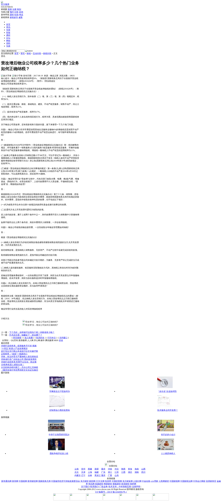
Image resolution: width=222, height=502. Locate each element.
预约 (12, 12)
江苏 (117, 472)
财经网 (92, 481)
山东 (117, 475)
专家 (8, 30)
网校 (8, 41)
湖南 (137, 472)
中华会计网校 (199, 481)
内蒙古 (78, 475)
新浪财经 (125, 484)
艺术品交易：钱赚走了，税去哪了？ (25, 335)
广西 (110, 475)
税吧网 (133, 484)
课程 (12, 15)
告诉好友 (40, 338)
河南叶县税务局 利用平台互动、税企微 (18, 362)
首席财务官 (211, 481)
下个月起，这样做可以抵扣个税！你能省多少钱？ (31, 332)
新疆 (97, 469)
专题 (8, 46)
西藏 (90, 469)
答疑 (8, 32)
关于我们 (85, 486)
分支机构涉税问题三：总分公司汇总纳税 (19, 367)
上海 (90, 472)
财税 (29, 53)
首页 (8, 24)
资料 (8, 43)
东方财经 (84, 481)
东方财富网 (127, 481)
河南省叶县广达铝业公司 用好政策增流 (18, 359)
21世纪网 (137, 481)
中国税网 (23, 481)
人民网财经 (164, 481)
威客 (20, 17)
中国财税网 (174, 481)
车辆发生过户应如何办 (59, 391)
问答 (16, 12)
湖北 (130, 472)
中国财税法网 (186, 481)
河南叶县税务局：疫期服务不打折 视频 (18, 346)
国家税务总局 (44, 481)
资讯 (8, 27)
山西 (143, 469)
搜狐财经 (117, 484)
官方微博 (5, 4)
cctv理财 (154, 481)
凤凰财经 (99, 484)
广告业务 (103, 486)
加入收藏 (29, 338)
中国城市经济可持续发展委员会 (65, 481)
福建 (97, 472)
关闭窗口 (63, 338)
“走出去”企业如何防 (167, 391)
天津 (83, 472)
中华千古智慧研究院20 (59, 434)
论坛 (8, 38)
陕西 (123, 469)
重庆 (103, 469)
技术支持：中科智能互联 (119, 486)
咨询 (21, 12)
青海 (130, 469)
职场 (16, 15)
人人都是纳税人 (168, 453)
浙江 (110, 472)
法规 (14, 9)
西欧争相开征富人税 (59, 453)
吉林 (90, 475)
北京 (77, 472)
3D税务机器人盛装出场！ (12, 365)
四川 (143, 472)
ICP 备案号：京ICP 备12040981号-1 (111, 492)
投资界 (108, 481)
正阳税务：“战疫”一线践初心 (14, 354)
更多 (61, 340)
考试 (21, 15)
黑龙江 (98, 475)
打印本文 (52, 338)
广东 (103, 472)
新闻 (10, 9)
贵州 (83, 469)
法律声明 (136, 486)
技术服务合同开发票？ (167, 410)
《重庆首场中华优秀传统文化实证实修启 (19, 370)
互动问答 (37, 53)
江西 (123, 472)
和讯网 (91, 484)
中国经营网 (117, 481)
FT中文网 (100, 481)
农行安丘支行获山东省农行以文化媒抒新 (19, 351)
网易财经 (108, 484)
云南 (77, 469)
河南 (110, 469)
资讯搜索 (17, 338)
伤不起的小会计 (168, 434)
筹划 (19, 9)
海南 (137, 469)
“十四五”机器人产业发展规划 (14, 348)
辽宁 (83, 475)
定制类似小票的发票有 (59, 410)
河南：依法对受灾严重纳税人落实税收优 (19, 356)
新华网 (15, 481)
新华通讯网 (6, 481)
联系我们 (94, 486)
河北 (117, 469)
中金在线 (146, 481)
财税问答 (47, 53)
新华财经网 (32, 481)
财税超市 (14, 17)
